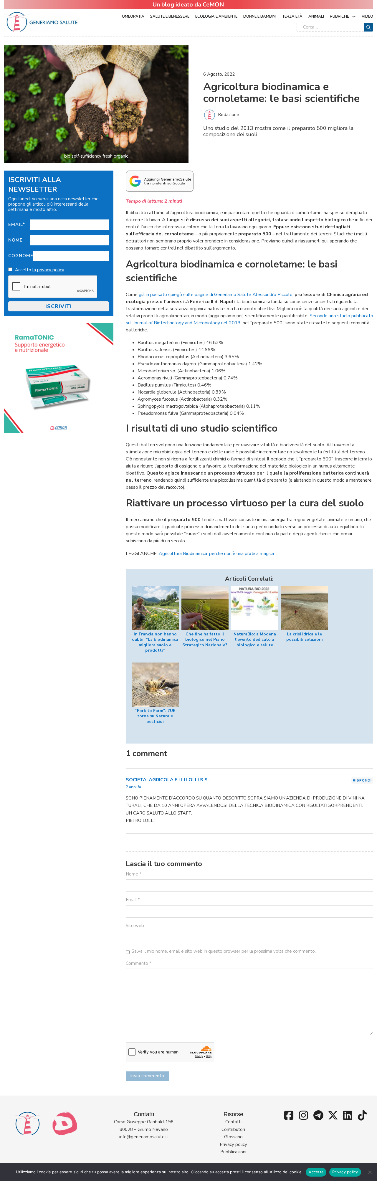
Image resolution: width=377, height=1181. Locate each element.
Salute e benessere (169, 16)
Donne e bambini (259, 16)
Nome (15, 240)
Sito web (135, 926)
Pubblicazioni (233, 1152)
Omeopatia (133, 16)
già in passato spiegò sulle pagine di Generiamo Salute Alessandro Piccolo (215, 294)
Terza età (292, 16)
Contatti (233, 1122)
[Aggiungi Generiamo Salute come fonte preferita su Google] (160, 181)
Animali (316, 16)
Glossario (233, 1137)
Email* (16, 224)
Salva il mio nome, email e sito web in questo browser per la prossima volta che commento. (224, 951)
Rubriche (339, 16)
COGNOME (20, 256)
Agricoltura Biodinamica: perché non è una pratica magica (216, 553)
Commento (138, 963)
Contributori (233, 1129)
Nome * (133, 874)
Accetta (316, 1172)
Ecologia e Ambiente (216, 16)
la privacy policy (48, 270)
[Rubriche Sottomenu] (354, 17)
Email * (133, 900)
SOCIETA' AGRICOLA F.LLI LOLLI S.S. (167, 779)
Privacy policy (233, 1144)
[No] (370, 1172)
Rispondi (362, 780)
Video (367, 16)
